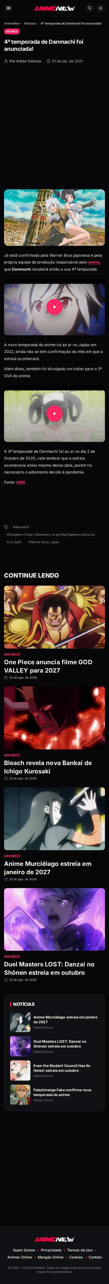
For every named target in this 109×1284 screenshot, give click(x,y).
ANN (20, 482)
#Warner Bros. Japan (44, 542)
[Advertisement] (54, 126)
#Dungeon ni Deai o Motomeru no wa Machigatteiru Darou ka (51, 534)
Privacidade (51, 1250)
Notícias (30, 23)
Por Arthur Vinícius (25, 61)
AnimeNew (12, 23)
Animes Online (19, 1257)
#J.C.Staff (14, 542)
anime (94, 262)
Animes (12, 31)
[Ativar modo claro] (100, 8)
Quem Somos (24, 1250)
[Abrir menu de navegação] (8, 8)
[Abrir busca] (89, 8)
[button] (54, 307)
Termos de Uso (80, 1250)
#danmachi (21, 527)
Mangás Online (50, 1257)
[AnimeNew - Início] (54, 8)
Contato (95, 1257)
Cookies (76, 1257)
